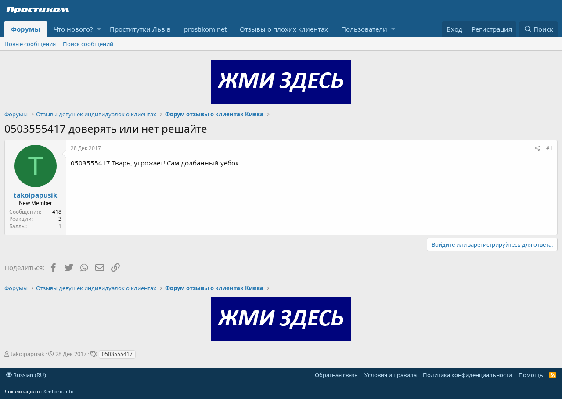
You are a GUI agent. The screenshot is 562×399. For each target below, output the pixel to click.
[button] (99, 29)
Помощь (531, 375)
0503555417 (117, 354)
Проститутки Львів (140, 29)
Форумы (25, 29)
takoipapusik (35, 195)
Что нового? (73, 29)
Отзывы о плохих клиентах (284, 29)
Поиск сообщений (88, 44)
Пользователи (364, 29)
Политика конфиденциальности (467, 375)
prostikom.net (205, 29)
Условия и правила (390, 375)
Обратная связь (336, 375)
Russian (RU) (29, 375)
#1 (549, 148)
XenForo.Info (58, 391)
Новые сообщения (30, 44)
